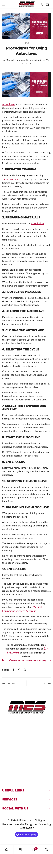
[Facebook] (13, 670)
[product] (7, 849)
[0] (47, 4)
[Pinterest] (19, 670)
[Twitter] (25, 670)
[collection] (20, 849)
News (26, 43)
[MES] (26, 4)
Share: (5, 669)
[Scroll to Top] (48, 838)
